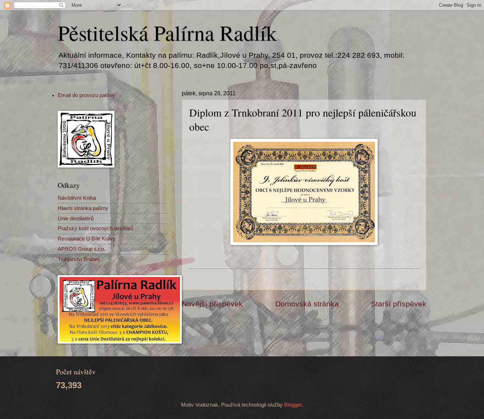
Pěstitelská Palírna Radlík (167, 32)
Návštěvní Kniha (77, 198)
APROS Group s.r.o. (81, 249)
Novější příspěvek (212, 304)
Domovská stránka (307, 304)
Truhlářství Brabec (79, 259)
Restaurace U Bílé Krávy (87, 239)
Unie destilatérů (76, 218)
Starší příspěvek (398, 304)
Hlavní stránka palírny (83, 208)
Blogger (293, 405)
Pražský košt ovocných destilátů (95, 228)
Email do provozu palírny (86, 95)
